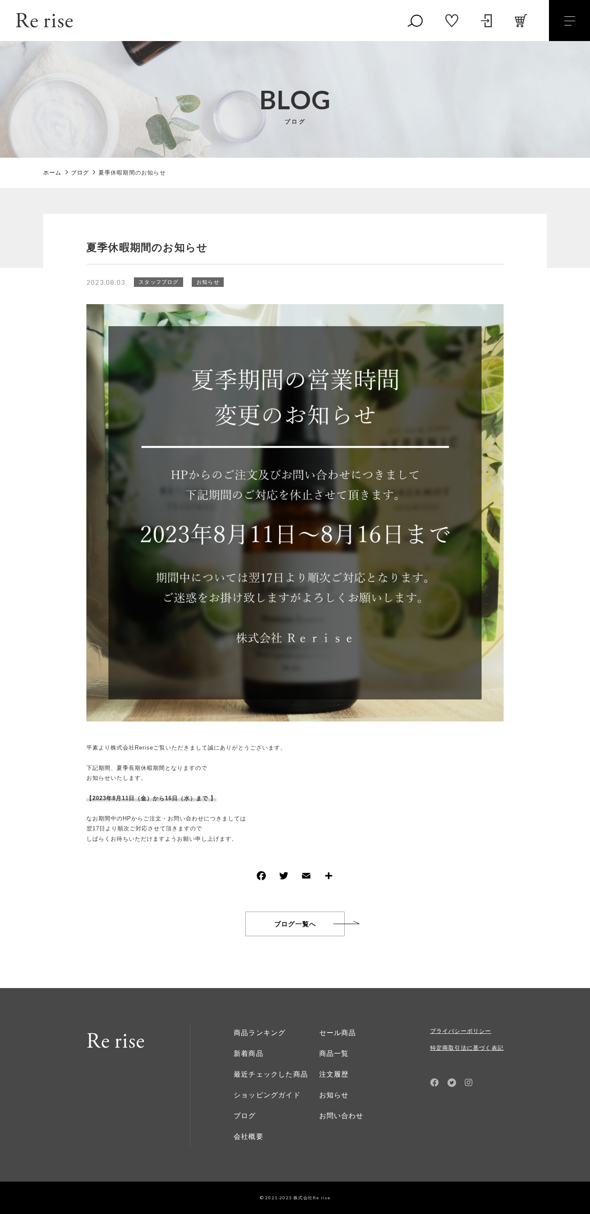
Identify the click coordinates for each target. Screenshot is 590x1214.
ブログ (245, 1115)
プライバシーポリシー (461, 1031)
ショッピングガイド (267, 1095)
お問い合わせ (341, 1115)
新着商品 (248, 1053)
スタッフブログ (158, 282)
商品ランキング (259, 1032)
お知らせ (208, 282)
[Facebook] (261, 878)
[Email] (306, 878)
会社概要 (248, 1136)
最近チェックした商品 (271, 1074)
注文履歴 (334, 1074)
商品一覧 (334, 1053)
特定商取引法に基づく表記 (467, 1048)
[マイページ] (486, 21)
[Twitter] (284, 878)
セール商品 (337, 1032)
